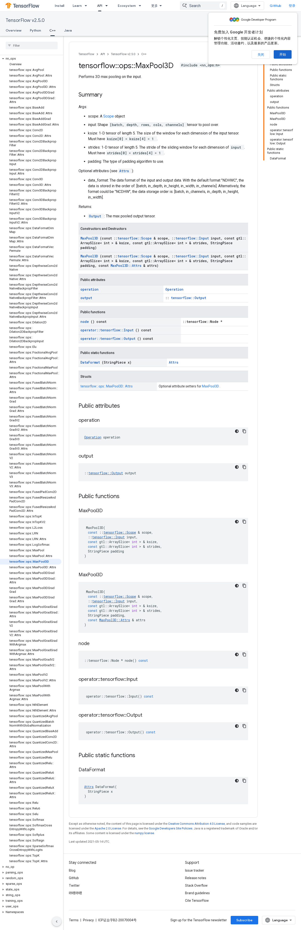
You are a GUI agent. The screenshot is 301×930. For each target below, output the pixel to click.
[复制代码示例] (244, 431)
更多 (154, 6)
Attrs (125, 171)
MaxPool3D (90, 238)
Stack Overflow (196, 885)
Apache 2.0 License (108, 828)
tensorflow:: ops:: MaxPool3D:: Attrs (106, 386)
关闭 (260, 55)
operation (89, 289)
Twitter (74, 885)
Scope (109, 116)
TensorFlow (86, 54)
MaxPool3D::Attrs (127, 265)
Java (68, 30)
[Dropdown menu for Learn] (87, 5)
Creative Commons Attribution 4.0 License (196, 823)
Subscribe (244, 920)
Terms (74, 920)
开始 (282, 54)
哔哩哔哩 (75, 893)
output (86, 298)
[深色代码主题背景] (237, 431)
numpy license (144, 833)
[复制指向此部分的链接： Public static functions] (141, 756)
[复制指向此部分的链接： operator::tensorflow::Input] (143, 679)
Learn (77, 6)
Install (59, 6)
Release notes (195, 878)
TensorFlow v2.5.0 (25, 20)
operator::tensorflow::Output (108, 338)
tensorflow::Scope (136, 238)
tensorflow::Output (188, 298)
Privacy (88, 920)
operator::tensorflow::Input (107, 330)
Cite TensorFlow (197, 900)
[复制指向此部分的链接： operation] (105, 420)
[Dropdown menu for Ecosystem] (141, 5)
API (99, 6)
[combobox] (203, 5)
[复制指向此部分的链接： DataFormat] (111, 770)
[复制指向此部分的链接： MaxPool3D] (108, 511)
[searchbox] (32, 45)
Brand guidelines (197, 893)
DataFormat (91, 362)
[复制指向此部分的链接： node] (95, 644)
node (85, 321)
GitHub (275, 6)
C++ (52, 30)
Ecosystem (127, 6)
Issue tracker (194, 870)
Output (96, 216)
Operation (174, 289)
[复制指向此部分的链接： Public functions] (125, 497)
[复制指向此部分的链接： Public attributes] (126, 406)
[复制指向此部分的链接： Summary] (108, 95)
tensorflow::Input (193, 238)
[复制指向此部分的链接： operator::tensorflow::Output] (148, 715)
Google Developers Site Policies (170, 828)
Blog (72, 870)
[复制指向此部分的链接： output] (99, 456)
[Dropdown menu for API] (108, 5)
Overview (13, 30)
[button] (30, 58)
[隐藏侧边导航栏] (56, 921)
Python (35, 30)
